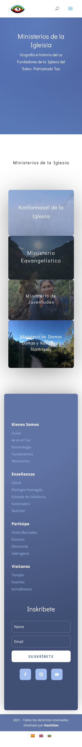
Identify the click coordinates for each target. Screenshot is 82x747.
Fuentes (18, 582)
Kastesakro (21, 503)
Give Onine (39, 82)
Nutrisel (18, 510)
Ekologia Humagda (27, 489)
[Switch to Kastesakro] (49, 735)
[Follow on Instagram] (41, 674)
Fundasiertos (22, 454)
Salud (16, 482)
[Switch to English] (41, 735)
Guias (16, 433)
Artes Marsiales (24, 532)
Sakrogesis (20, 553)
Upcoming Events (41, 101)
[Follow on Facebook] (25, 674)
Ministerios (21, 461)
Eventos (18, 539)
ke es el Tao (21, 440)
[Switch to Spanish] (33, 735)
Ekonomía (20, 546)
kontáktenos (22, 589)
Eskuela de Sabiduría (29, 496)
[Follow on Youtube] (57, 674)
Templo (18, 575)
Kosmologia (21, 447)
